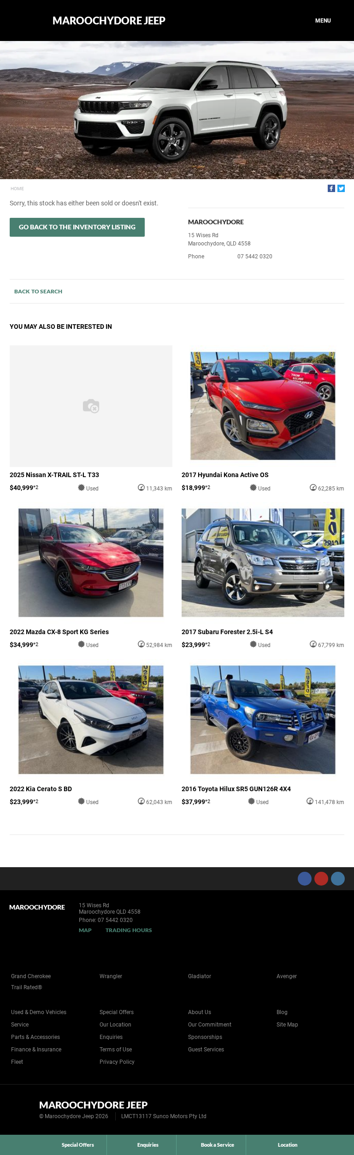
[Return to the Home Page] (22, 1109)
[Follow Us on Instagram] (338, 879)
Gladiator (199, 976)
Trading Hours (129, 930)
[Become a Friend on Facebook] (305, 879)
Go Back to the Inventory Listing (77, 227)
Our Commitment (209, 1024)
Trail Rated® (26, 987)
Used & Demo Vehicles (38, 1012)
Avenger (287, 976)
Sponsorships (205, 1037)
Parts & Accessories (35, 1037)
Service (20, 1024)
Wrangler (111, 976)
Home (17, 188)
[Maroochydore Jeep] (24, 21)
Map (85, 930)
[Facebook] (331, 188)
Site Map (287, 1024)
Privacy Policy (117, 1062)
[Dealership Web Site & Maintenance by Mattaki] (330, 1110)
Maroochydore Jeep (109, 21)
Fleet (17, 1062)
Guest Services (206, 1049)
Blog (282, 1012)
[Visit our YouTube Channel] (321, 879)
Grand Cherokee (31, 976)
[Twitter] (341, 188)
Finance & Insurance (36, 1049)
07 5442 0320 (254, 256)
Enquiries (111, 1037)
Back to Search (38, 291)
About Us (199, 1012)
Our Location (115, 1024)
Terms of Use (116, 1049)
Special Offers (117, 1012)
